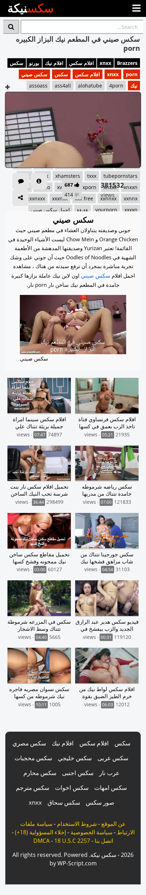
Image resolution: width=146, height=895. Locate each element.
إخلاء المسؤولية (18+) (40, 832)
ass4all (63, 85)
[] (11, 27)
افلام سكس (81, 63)
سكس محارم (39, 773)
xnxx (105, 63)
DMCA (41, 841)
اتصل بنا (104, 841)
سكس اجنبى (78, 773)
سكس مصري (29, 743)
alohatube (90, 85)
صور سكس (100, 802)
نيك (133, 85)
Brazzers (127, 63)
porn (131, 74)
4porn (116, 85)
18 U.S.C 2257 (72, 841)
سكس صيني (34, 74)
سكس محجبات (33, 758)
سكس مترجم (32, 788)
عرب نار (109, 773)
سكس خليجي (75, 758)
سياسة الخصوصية (91, 832)
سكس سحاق (63, 802)
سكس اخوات (72, 788)
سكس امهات (110, 788)
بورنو (34, 63)
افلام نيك (54, 63)
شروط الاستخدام (77, 824)
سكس (16, 63)
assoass (38, 85)
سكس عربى (112, 758)
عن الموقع (113, 824)
